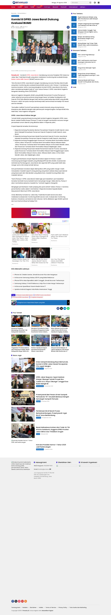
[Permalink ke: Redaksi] (13, 27)
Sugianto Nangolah (37, 297)
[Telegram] (64, 308)
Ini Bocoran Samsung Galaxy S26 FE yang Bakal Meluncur (34, 278)
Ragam (38, 401)
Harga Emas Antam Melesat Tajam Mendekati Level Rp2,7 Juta (88, 74)
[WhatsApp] (68, 308)
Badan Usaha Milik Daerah (20, 79)
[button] (90, 2)
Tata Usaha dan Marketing (77, 607)
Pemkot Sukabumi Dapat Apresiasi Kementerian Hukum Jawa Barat (39, 349)
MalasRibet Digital (47, 610)
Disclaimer (33, 607)
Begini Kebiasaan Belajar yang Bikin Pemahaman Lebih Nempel (88, 18)
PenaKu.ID (15, 75)
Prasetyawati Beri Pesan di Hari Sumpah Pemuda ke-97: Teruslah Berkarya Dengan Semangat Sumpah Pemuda (52, 396)
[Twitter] (61, 308)
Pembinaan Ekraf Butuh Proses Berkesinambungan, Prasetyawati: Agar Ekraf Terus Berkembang (51, 413)
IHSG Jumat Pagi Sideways (86, 55)
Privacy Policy (63, 607)
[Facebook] (58, 308)
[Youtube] (22, 601)
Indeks (41, 607)
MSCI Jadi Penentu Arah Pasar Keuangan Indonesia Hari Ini (87, 61)
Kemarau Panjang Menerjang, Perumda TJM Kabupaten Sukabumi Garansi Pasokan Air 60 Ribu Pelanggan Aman (20, 330)
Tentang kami (15, 607)
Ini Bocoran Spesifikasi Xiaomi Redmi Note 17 (30, 286)
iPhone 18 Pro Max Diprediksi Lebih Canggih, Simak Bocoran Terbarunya (39, 280)
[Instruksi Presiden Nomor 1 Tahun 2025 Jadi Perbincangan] (23, 447)
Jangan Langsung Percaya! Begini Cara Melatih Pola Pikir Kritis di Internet (88, 24)
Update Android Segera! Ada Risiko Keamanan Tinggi (33, 289)
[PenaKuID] (20, 2)
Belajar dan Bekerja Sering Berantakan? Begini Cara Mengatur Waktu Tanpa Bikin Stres (89, 37)
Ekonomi (39, 417)
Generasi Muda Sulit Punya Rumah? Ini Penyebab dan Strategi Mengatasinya (89, 81)
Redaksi (17, 26)
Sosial (38, 434)
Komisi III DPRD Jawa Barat (21, 297)
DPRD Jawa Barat (32, 75)
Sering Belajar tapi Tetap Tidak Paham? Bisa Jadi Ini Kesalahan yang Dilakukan (88, 44)
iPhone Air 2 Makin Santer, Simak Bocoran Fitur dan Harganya (35, 275)
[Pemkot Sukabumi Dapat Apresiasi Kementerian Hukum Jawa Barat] (40, 340)
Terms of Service (51, 607)
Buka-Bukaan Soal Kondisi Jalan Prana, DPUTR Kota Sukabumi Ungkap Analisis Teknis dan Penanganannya (60, 330)
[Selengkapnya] (99, 50)
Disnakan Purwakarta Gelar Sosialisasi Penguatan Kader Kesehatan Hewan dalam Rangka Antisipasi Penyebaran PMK (40, 330)
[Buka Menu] (99, 3)
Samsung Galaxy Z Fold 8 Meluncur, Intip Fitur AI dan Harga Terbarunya (39, 283)
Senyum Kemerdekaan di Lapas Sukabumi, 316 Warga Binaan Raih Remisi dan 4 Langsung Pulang (60, 349)
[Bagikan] (68, 27)
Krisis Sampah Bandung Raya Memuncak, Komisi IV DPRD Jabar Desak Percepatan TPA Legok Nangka (52, 364)
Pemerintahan (15, 16)
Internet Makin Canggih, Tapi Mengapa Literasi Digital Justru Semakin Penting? (87, 31)
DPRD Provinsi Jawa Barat (43, 295)
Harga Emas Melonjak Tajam (87, 68)
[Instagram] (19, 601)
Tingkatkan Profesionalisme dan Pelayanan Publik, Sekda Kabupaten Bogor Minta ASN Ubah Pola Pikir (20, 349)
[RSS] (25, 601)
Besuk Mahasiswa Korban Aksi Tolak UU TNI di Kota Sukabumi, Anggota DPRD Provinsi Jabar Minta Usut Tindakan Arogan (53, 429)
